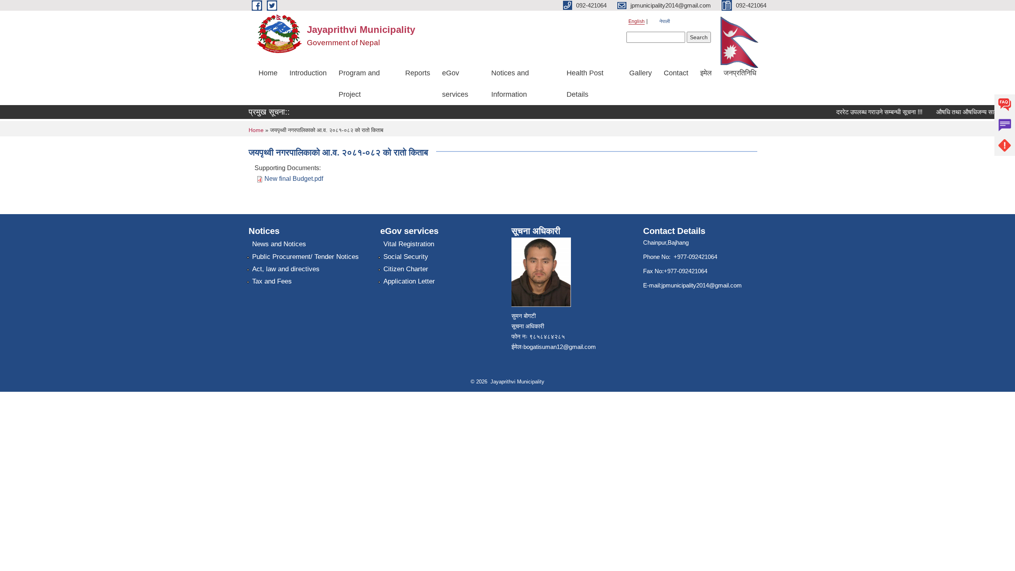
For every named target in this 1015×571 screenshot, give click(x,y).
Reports (417, 73)
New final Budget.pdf (293, 178)
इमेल (706, 73)
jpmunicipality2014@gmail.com (701, 285)
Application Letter (409, 281)
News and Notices (279, 244)
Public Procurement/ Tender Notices (305, 257)
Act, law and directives (286, 269)
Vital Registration (408, 244)
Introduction (308, 73)
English (636, 21)
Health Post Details (585, 83)
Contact (676, 73)
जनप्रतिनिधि (740, 73)
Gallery (640, 73)
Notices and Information (510, 83)
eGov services (455, 83)
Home (268, 73)
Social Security (405, 257)
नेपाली (664, 21)
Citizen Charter (405, 269)
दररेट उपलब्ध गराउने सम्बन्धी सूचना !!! (873, 112)
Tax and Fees (272, 281)
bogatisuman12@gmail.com (559, 346)
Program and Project (359, 83)
